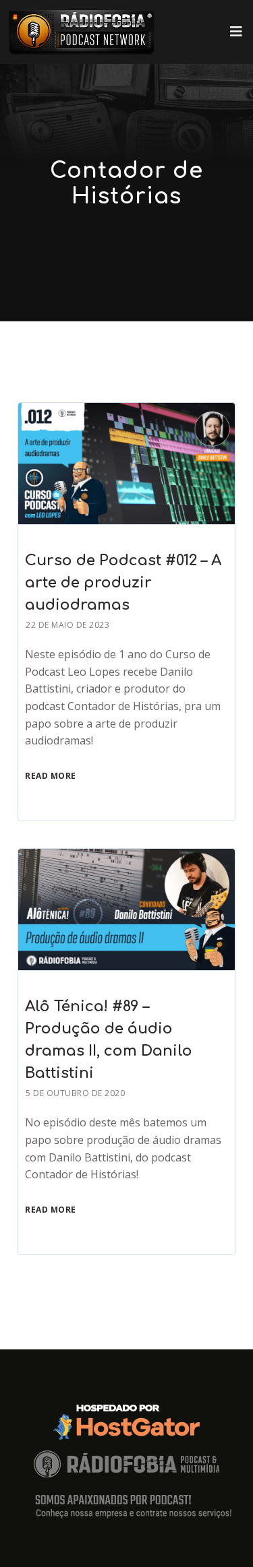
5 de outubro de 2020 (75, 1093)
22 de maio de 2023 (67, 625)
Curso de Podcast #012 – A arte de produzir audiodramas (123, 582)
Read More (50, 775)
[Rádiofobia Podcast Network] (81, 32)
